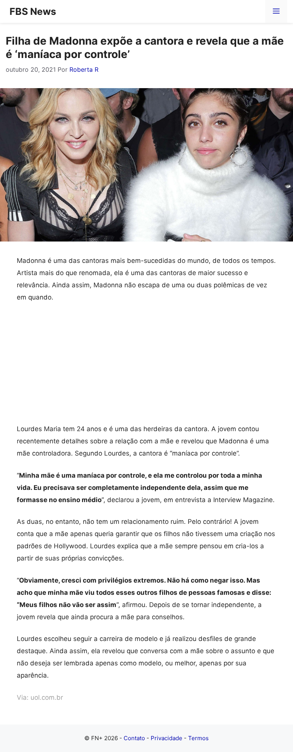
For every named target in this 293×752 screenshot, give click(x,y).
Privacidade (166, 738)
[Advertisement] (146, 366)
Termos (198, 738)
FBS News (33, 11)
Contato (134, 738)
